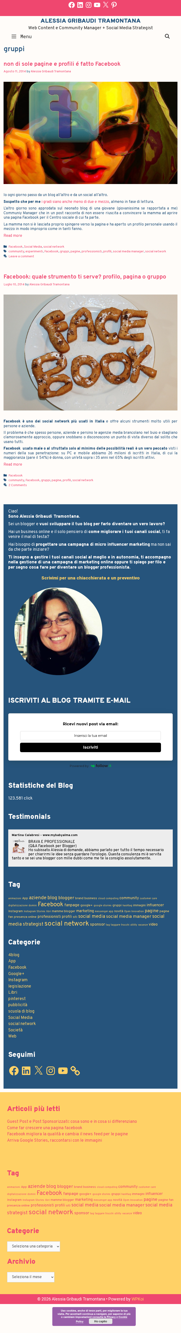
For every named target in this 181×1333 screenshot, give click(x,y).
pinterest (17, 999)
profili (107, 252)
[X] (105, 5)
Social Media (33, 247)
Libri (12, 992)
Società (15, 1030)
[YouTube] (97, 5)
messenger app (104, 911)
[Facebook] (71, 5)
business (90, 898)
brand (79, 898)
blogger (66, 898)
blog (52, 898)
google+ (86, 905)
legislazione (19, 986)
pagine (75, 252)
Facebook (15, 247)
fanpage (71, 905)
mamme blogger (63, 911)
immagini (139, 905)
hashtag (127, 905)
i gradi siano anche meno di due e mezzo (75, 202)
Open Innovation (134, 911)
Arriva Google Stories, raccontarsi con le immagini (54, 1140)
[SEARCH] (167, 36)
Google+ (16, 974)
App (25, 898)
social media (91, 917)
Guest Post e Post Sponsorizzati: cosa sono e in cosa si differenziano (72, 1121)
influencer (155, 905)
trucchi (125, 925)
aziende (37, 898)
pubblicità (17, 1005)
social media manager (128, 252)
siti (75, 917)
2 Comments (17, 485)
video (153, 924)
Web (12, 1036)
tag (108, 925)
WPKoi (138, 1298)
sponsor (97, 924)
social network (53, 247)
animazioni (14, 898)
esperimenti (34, 252)
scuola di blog (21, 1011)
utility (133, 925)
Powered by (79, 766)
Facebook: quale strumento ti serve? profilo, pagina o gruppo (85, 277)
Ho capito (100, 1321)
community (16, 252)
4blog (13, 955)
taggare (115, 925)
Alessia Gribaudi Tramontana (91, 21)
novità (118, 911)
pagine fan (165, 1200)
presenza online (25, 917)
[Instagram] (88, 5)
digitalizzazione (18, 905)
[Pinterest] (114, 5)
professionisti (92, 252)
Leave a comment (21, 256)
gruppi (64, 252)
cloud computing (108, 898)
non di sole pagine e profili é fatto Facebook (62, 64)
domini (33, 905)
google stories (102, 905)
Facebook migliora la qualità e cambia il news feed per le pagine (67, 1134)
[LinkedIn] (80, 5)
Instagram (15, 911)
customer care (148, 898)
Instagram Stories (34, 911)
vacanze (143, 925)
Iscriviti (90, 747)
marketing (85, 911)
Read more (13, 236)
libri (48, 911)
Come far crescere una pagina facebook (44, 1128)
